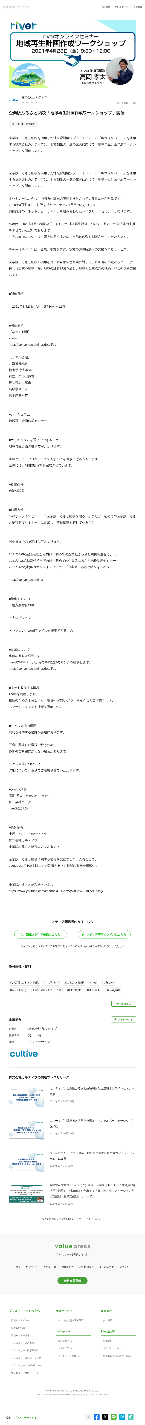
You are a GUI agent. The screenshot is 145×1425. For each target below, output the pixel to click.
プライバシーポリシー (114, 1348)
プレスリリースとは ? (26, 1417)
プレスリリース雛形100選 (24, 1350)
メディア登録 (65, 1348)
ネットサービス (39, 1041)
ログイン (123, 7)
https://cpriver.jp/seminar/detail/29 (32, 344)
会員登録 (137, 7)
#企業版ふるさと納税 (24, 982)
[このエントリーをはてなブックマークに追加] (122, 1419)
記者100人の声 (18, 1328)
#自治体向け (18, 990)
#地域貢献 (94, 990)
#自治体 (109, 982)
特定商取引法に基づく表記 (117, 1356)
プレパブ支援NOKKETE (70, 1320)
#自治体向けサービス (47, 990)
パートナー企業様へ (68, 1356)
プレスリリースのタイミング (26, 1358)
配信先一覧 (50, 1266)
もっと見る (97, 1218)
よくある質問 (106, 1266)
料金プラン (32, 1266)
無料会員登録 (72, 1280)
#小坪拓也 (51, 982)
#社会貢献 (113, 990)
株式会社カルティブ (34, 97)
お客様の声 (67, 1266)
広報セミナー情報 (20, 1335)
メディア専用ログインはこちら (106, 934)
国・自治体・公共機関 (23, 124)
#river (94, 982)
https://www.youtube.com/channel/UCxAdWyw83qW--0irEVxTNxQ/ (56, 891)
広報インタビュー (20, 1320)
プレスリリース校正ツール (25, 1373)
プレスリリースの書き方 (23, 1343)
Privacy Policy (82, 1395)
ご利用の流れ (86, 1266)
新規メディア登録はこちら (43, 934)
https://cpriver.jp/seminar (26, 579)
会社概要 (107, 1320)
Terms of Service (97, 1395)
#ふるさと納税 (74, 982)
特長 (18, 1266)
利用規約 (107, 1341)
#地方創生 (74, 990)
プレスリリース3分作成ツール (26, 1365)
